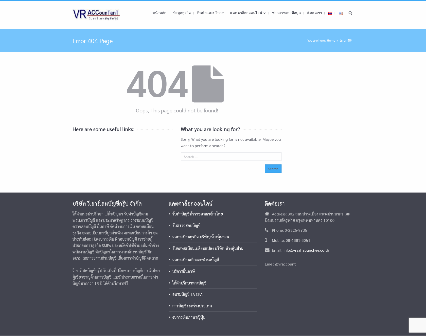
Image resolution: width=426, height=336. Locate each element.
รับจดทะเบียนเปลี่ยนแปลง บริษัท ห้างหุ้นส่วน (207, 248)
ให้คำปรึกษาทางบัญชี (189, 282)
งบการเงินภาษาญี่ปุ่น (188, 317)
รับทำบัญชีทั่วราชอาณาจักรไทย (197, 213)
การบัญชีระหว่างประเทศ (192, 305)
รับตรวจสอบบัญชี (186, 225)
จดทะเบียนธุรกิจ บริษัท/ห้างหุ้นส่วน (200, 236)
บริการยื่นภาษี (183, 271)
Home (331, 40)
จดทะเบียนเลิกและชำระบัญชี (195, 259)
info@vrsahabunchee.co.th (306, 250)
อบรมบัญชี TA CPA (187, 294)
